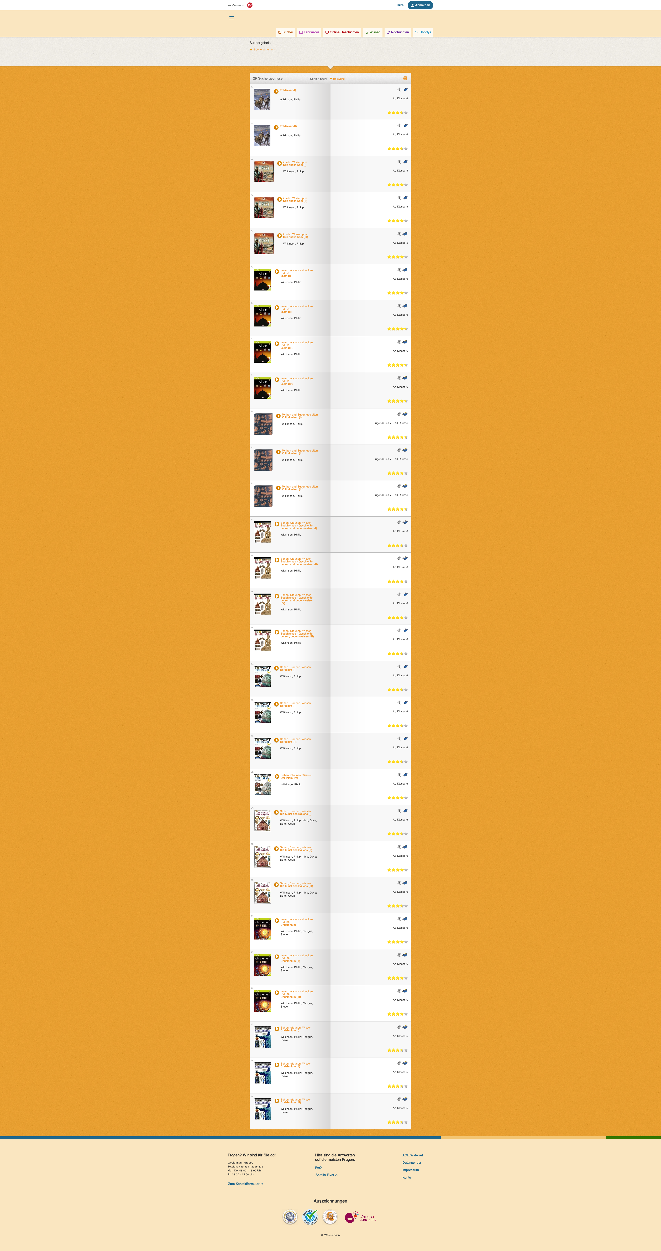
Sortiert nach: (318, 78)
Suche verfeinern (264, 49)
